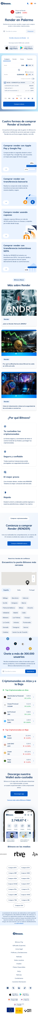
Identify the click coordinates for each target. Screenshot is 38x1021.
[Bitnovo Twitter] (13, 988)
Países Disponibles (19, 967)
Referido (19, 957)
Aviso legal (19, 949)
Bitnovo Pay (19, 942)
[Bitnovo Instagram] (8, 988)
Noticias (19, 975)
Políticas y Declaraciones (19, 952)
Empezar (30, 31)
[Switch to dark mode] (28, 3)
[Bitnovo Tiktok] (25, 988)
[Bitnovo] (6, 3)
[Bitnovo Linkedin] (19, 988)
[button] (32, 3)
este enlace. (20, 923)
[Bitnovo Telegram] (30, 988)
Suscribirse (30, 671)
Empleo (19, 964)
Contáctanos (19, 978)
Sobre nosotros (19, 960)
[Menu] (35, 3)
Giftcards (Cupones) (19, 945)
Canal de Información (19, 982)
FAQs (19, 971)
